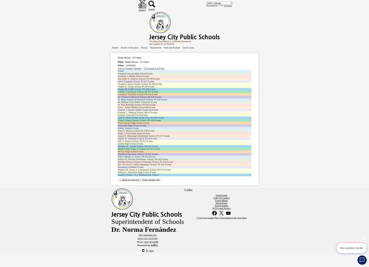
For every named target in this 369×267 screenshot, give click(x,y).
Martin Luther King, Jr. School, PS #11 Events (139, 149)
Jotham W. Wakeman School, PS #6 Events (137, 138)
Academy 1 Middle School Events (133, 76)
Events (121, 71)
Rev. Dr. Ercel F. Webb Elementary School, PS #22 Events (144, 164)
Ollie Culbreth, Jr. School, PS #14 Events (136, 156)
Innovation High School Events (132, 125)
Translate (228, 5)
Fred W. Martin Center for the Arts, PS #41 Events (141, 118)
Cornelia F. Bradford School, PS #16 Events (138, 94)
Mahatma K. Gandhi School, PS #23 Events (138, 146)
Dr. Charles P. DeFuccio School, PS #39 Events (139, 97)
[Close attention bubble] (364, 240)
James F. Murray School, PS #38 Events (136, 131)
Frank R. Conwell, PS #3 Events (132, 115)
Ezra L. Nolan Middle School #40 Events (136, 107)
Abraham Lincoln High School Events (135, 73)
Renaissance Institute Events (130, 167)
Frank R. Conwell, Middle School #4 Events (138, 110)
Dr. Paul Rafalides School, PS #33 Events (137, 105)
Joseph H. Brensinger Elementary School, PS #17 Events (144, 136)
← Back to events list (129, 180)
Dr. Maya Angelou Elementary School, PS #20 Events (142, 99)
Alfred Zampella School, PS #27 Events (136, 81)
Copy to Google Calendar (129, 68)
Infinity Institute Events (128, 128)
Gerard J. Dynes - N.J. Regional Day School (138, 175)
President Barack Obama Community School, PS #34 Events (145, 162)
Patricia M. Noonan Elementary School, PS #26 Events (143, 159)
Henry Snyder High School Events (133, 123)
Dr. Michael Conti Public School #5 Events (137, 102)
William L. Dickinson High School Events (137, 172)
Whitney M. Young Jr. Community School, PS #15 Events (144, 169)
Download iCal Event (154, 68)
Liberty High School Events (130, 144)
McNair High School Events (131, 151)
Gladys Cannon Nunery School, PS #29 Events (139, 120)
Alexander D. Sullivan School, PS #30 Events (139, 79)
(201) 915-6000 (151, 242)
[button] (115, 47)
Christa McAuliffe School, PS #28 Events (137, 89)
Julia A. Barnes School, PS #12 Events (135, 141)
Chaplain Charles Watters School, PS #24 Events (140, 84)
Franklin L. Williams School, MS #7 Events (137, 112)
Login (150, 250)
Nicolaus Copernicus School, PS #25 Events (138, 154)
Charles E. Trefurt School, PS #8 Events (136, 86)
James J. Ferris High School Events (134, 133)
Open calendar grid (151, 180)
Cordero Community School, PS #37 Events (138, 92)
